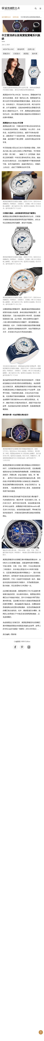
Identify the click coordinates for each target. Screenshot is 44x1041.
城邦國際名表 (6, 17)
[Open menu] (40, 8)
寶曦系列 (6, 53)
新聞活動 (16, 17)
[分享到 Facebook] (15, 647)
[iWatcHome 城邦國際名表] (11, 8)
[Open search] (36, 8)
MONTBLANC (8, 49)
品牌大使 (31, 49)
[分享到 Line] (28, 647)
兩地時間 (20, 49)
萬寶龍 (26, 53)
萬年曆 (34, 53)
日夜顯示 (16, 53)
